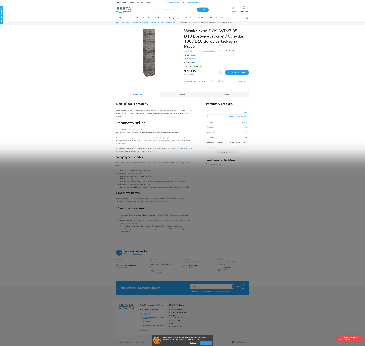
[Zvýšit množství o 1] (221, 71)
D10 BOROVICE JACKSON (238, 117)
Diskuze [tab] (226, 94)
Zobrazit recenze (137, 254)
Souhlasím (207, 343)
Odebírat (237, 286)
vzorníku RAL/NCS (160, 201)
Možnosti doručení (192, 58)
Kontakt (132, 2)
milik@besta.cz (147, 314)
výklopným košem (147, 151)
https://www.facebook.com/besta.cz (153, 326)
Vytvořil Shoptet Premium (242, 342)
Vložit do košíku (238, 72)
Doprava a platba (176, 321)
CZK (243, 2)
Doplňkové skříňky (214, 164)
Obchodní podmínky (177, 310)
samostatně (188, 148)
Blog (172, 323)
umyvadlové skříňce (126, 231)
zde (197, 339)
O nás (173, 315)
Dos (245, 112)
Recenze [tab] (182, 94)
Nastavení (193, 343)
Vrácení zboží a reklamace (144, 2)
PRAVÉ (244, 122)
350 (245, 127)
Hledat (203, 10)
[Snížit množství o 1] (221, 74)
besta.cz (145, 330)
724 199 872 (146, 322)
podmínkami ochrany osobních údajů (219, 291)
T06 (245, 137)
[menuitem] (125, 18)
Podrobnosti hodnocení (209, 51)
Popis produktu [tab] (138, 94)
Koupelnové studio (121, 2)
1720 (245, 132)
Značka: (244, 81)
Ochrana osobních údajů (178, 312)
